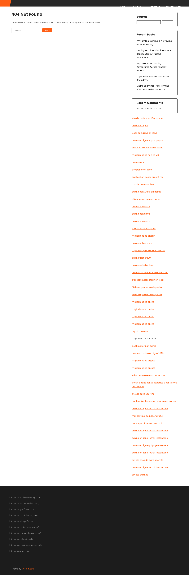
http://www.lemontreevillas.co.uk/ (24, 503)
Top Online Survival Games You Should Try (153, 78)
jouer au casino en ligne (144, 133)
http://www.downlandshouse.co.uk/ (25, 533)
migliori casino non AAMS (145, 155)
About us (136, 6)
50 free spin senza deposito (147, 287)
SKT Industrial (28, 568)
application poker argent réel (148, 177)
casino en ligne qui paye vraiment (150, 445)
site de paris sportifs (143, 394)
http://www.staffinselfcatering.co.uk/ (25, 497)
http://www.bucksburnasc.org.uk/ (24, 527)
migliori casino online (143, 302)
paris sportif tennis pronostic (147, 423)
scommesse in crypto (144, 228)
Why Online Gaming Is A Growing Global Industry (154, 42)
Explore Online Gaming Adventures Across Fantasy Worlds (151, 67)
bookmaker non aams (144, 346)
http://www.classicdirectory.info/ (23, 515)
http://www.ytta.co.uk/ (19, 551)
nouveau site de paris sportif (147, 147)
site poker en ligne (142, 169)
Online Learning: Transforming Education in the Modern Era (153, 87)
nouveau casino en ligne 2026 (148, 353)
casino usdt (138, 162)
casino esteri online (142, 265)
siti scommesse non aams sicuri (149, 375)
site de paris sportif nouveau (147, 118)
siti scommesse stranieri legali (148, 279)
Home (122, 6)
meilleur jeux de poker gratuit (148, 416)
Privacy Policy (173, 6)
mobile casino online (143, 184)
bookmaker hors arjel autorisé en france (154, 401)
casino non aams (141, 206)
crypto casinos (140, 331)
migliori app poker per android (148, 250)
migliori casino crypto (143, 360)
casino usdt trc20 (141, 257)
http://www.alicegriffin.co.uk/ (22, 521)
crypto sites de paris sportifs (147, 460)
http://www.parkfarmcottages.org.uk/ (25, 545)
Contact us (153, 6)
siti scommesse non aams (146, 199)
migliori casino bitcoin (143, 235)
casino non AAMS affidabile (146, 191)
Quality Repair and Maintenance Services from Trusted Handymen (154, 54)
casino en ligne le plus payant (148, 140)
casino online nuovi (142, 243)
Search (142, 17)
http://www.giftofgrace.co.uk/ (22, 509)
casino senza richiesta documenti (150, 272)
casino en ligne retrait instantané (150, 408)
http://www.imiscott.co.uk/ (21, 539)
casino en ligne (140, 125)
